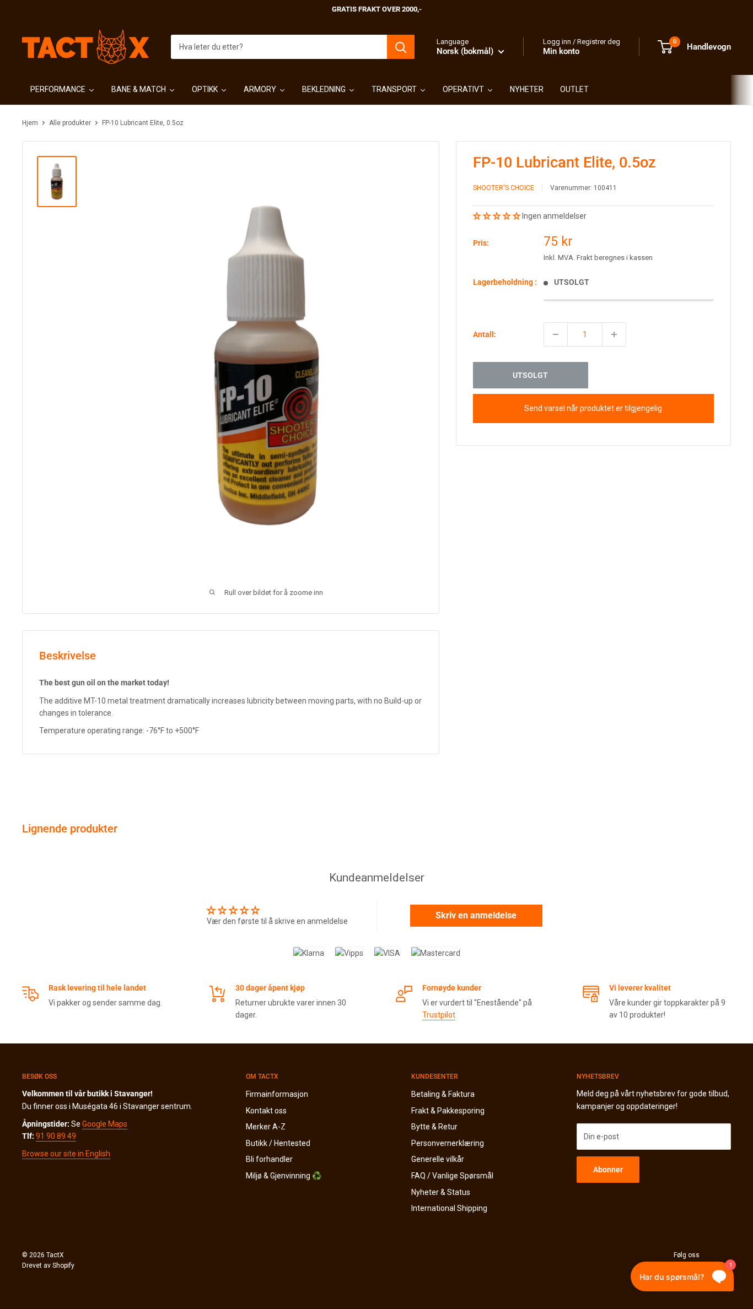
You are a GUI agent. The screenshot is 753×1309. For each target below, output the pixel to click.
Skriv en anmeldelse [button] (476, 915)
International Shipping (449, 1208)
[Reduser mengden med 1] (555, 334)
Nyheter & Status (440, 1192)
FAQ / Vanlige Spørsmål (452, 1175)
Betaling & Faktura (443, 1094)
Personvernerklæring (447, 1143)
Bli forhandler (269, 1159)
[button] (497, 216)
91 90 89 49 (56, 1136)
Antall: (484, 334)
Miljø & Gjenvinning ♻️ (283, 1175)
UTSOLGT (530, 375)
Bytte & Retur (434, 1126)
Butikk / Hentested (278, 1143)
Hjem (30, 123)
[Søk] (401, 47)
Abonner (608, 1169)
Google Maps (104, 1123)
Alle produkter (70, 123)
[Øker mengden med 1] (614, 334)
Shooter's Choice (503, 188)
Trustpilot (438, 1014)
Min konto (561, 51)
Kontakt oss (266, 1110)
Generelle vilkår (437, 1159)
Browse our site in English (66, 1153)
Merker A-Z (266, 1126)
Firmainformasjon (277, 1094)
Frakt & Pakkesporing (448, 1110)
